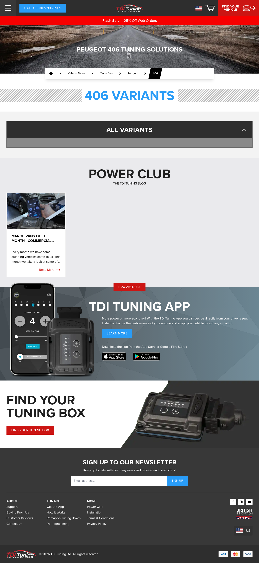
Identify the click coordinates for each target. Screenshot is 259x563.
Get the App (55, 506)
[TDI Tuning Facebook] (233, 502)
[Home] (129, 8)
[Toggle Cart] (210, 8)
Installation (94, 512)
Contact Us (14, 523)
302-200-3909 (42, 8)
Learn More (119, 334)
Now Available (129, 287)
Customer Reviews (19, 518)
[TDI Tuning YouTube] (249, 502)
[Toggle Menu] (8, 8)
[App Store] (114, 356)
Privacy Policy (96, 523)
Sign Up (177, 481)
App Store (148, 346)
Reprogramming (58, 523)
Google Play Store (173, 346)
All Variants (129, 130)
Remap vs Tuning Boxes (64, 518)
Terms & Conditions (100, 518)
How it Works (56, 512)
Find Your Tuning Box (30, 430)
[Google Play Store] (146, 356)
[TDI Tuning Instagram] (241, 502)
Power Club (95, 506)
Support (12, 506)
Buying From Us (17, 512)
